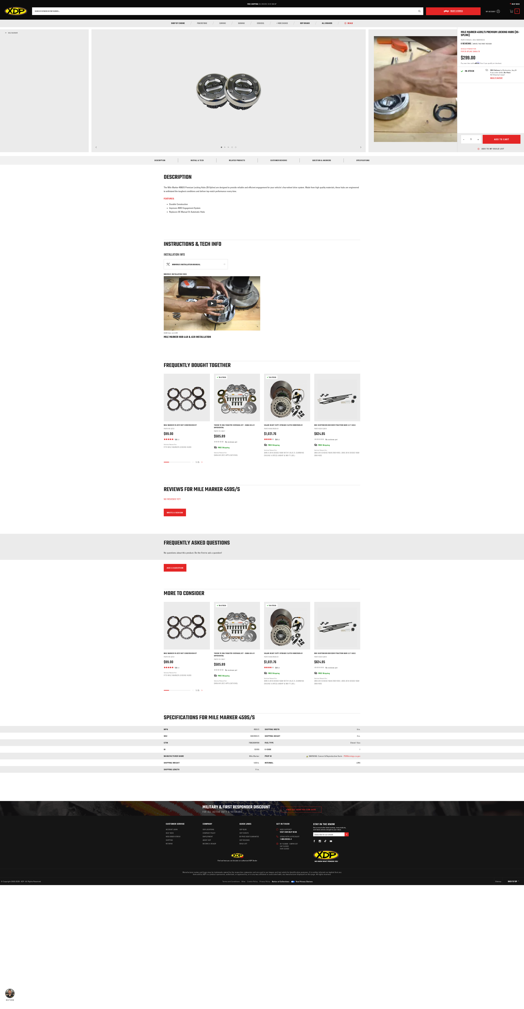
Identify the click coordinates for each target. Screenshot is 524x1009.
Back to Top (512, 881)
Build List (243, 843)
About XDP (207, 840)
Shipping (169, 840)
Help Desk (516, 4)
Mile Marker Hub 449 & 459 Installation (187, 337)
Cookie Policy (252, 881)
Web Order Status (173, 836)
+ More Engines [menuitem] (282, 23)
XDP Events (244, 833)
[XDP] (15, 11)
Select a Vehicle (456, 11)
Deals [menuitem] (350, 23)
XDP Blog (243, 829)
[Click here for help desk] (10, 994)
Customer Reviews (278, 160)
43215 (502, 75)
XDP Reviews (244, 840)
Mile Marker (13, 33)
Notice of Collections (280, 881)
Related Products (237, 160)
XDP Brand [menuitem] (305, 23)
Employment (208, 836)
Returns (169, 843)
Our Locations (208, 829)
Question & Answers (321, 160)
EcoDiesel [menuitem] (260, 23)
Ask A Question (175, 568)
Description (159, 160)
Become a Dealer (209, 843)
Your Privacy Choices (304, 881)
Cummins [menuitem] (222, 23)
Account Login (172, 829)
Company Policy (209, 833)
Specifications (363, 160)
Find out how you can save (301, 809)
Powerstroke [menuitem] (202, 23)
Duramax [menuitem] (241, 23)
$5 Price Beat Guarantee (249, 836)
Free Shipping (252, 4)
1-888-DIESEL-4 (286, 839)
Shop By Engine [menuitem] (178, 23)
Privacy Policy (265, 881)
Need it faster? (496, 78)
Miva (243, 881)
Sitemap (498, 881)
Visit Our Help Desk (288, 832)
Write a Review (175, 512)
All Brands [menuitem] (327, 23)
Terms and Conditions (231, 881)
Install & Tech (197, 160)
